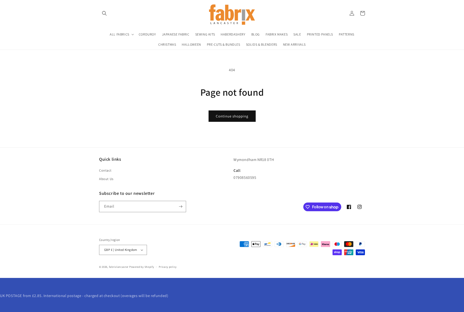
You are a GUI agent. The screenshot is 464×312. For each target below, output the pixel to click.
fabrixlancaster (119, 266)
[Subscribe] (180, 206)
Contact (105, 170)
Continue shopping (232, 116)
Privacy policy (168, 266)
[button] (104, 13)
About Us (106, 179)
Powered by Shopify (141, 266)
